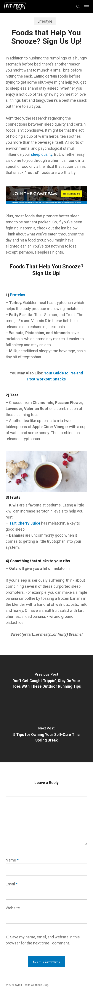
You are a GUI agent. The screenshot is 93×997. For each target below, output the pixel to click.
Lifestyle (44, 21)
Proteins (17, 295)
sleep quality (41, 154)
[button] (86, 6)
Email (12, 884)
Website (13, 908)
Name (12, 860)
